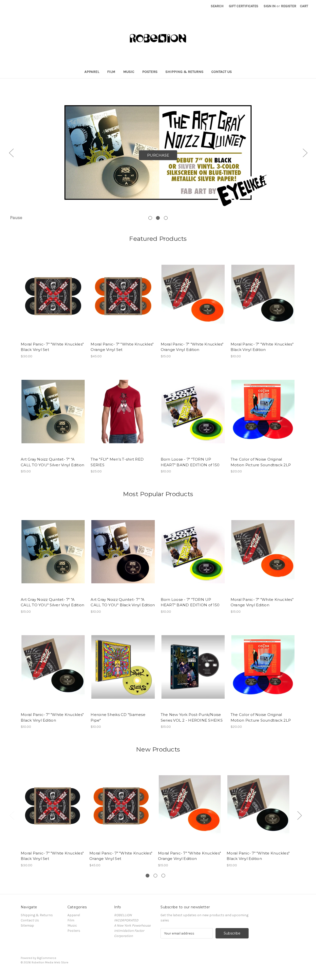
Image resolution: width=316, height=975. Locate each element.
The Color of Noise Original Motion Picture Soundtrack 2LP (261, 462)
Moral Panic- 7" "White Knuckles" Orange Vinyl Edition (192, 347)
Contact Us (221, 71)
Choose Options (193, 301)
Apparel (91, 71)
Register (288, 6)
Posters (150, 71)
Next (305, 152)
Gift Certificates (243, 6)
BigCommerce (46, 958)
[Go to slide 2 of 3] (155, 875)
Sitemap (27, 925)
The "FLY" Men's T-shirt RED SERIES (117, 462)
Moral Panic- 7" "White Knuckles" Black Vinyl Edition (262, 347)
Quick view (53, 292)
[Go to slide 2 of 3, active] (158, 218)
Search (217, 6)
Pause (16, 217)
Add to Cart (53, 301)
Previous (11, 152)
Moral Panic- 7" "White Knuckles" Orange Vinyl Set (122, 347)
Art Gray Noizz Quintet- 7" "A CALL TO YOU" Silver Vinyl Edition (52, 462)
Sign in (270, 6)
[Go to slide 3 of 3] (166, 218)
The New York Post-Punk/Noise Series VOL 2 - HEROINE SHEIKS (192, 717)
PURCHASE (158, 155)
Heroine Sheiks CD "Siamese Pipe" (118, 717)
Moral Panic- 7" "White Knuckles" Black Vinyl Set (52, 347)
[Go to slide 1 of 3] (150, 218)
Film (111, 71)
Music (128, 71)
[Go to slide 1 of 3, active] (147, 875)
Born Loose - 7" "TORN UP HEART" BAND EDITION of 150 (190, 462)
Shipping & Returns (184, 71)
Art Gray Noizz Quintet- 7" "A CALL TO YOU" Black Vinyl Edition (123, 602)
